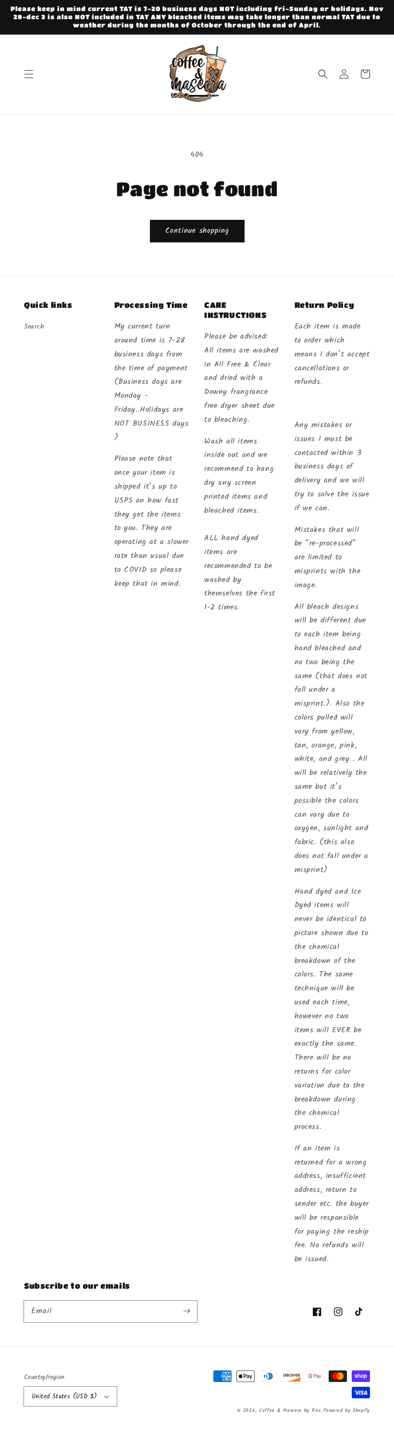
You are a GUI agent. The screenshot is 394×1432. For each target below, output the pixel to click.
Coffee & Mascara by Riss (290, 1410)
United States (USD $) (64, 1397)
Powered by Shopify (346, 1410)
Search (34, 326)
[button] (28, 74)
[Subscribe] (186, 1311)
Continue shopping (197, 231)
